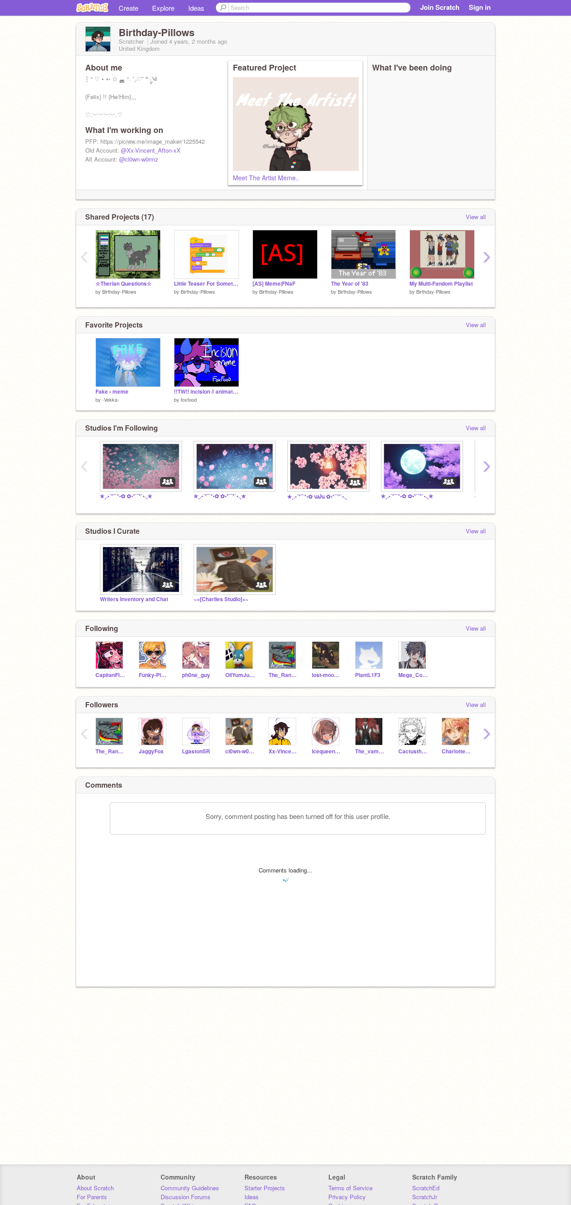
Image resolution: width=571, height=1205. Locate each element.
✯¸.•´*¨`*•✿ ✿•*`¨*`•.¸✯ (126, 496)
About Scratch (95, 1188)
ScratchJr (424, 1197)
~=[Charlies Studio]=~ (221, 599)
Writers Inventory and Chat (134, 599)
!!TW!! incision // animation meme (206, 391)
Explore (163, 7)
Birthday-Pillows (119, 291)
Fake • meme (111, 391)
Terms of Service (350, 1188)
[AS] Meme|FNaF (273, 283)
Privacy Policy (347, 1197)
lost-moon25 (327, 675)
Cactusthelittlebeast (413, 751)
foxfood (189, 399)
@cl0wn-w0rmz (138, 159)
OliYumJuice (240, 675)
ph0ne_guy (196, 675)
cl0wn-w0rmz (240, 751)
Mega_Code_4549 (413, 675)
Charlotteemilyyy (457, 751)
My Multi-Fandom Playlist (441, 283)
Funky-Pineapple (154, 675)
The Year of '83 (349, 283)
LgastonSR (196, 751)
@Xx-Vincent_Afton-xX (151, 150)
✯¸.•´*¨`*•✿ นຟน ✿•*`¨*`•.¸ (317, 496)
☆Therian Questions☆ (123, 283)
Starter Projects (264, 1188)
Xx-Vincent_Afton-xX (283, 751)
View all (476, 216)
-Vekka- (110, 399)
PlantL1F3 (368, 675)
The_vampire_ (370, 751)
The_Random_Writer (283, 675)
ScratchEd (425, 1188)
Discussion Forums (186, 1197)
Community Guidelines (190, 1188)
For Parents (92, 1197)
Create (128, 7)
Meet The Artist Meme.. (266, 177)
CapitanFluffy (110, 675)
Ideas (196, 7)
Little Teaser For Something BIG (206, 283)
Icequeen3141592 (327, 751)
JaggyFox (151, 751)
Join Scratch (439, 7)
